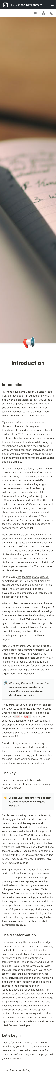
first (28, 576)
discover (44, 576)
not (19, 576)
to (37, 576)
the (24, 576)
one (34, 576)
